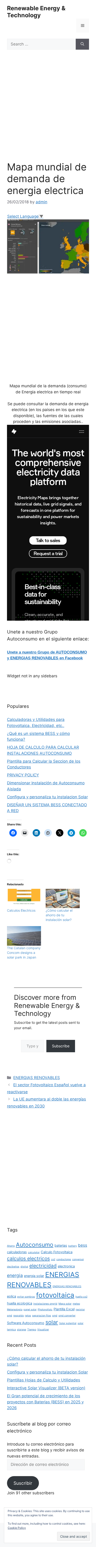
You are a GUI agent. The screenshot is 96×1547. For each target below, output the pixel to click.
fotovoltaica (55, 1295)
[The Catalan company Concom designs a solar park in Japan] (24, 935)
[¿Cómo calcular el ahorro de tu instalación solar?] (63, 898)
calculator (34, 1252)
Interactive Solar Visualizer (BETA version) (46, 1388)
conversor (78, 1259)
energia (15, 1275)
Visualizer (43, 1329)
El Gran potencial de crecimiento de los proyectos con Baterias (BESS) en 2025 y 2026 (45, 1402)
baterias (61, 1245)
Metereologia (14, 1309)
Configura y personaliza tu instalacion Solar (47, 797)
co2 (53, 1259)
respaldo (18, 1315)
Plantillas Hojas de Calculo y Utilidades (43, 1380)
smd (54, 1315)
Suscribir (23, 1483)
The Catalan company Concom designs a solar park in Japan (24, 952)
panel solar (30, 1309)
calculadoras (17, 1252)
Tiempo (31, 1329)
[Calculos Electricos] (24, 898)
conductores (63, 1259)
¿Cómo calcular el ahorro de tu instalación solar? (59, 915)
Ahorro (11, 1245)
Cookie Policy (17, 1528)
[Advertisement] (48, 111)
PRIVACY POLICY (23, 775)
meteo (76, 1303)
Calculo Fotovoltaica (56, 1252)
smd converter (66, 1315)
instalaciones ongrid (45, 1303)
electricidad (43, 1266)
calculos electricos (28, 1258)
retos (28, 1315)
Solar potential (67, 1323)
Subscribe (60, 1046)
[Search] (82, 44)
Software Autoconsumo (25, 1323)
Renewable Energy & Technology (36, 12)
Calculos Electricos (21, 910)
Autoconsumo (34, 1244)
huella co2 (81, 1296)
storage (21, 1329)
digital (24, 1266)
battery (72, 1245)
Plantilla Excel (64, 1309)
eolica (11, 1296)
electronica (66, 1266)
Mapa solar (65, 1303)
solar (51, 1322)
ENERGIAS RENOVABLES (36, 1077)
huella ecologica (19, 1303)
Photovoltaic (45, 1309)
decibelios (13, 1266)
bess (82, 1245)
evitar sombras (26, 1296)
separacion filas (41, 1315)
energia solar (34, 1276)
